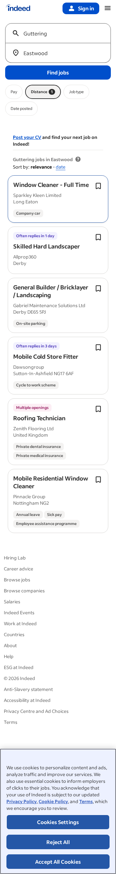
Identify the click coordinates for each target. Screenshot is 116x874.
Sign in (86, 8)
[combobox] (60, 33)
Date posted (21, 108)
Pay (14, 91)
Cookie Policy (53, 801)
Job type (76, 91)
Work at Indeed (20, 623)
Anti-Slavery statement (28, 689)
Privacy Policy (21, 801)
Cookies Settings (58, 822)
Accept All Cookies (58, 861)
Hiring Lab (15, 558)
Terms (86, 801)
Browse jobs (17, 580)
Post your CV (27, 137)
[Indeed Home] (18, 8)
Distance (42, 91)
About (10, 645)
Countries (14, 634)
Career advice (18, 569)
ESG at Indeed (19, 667)
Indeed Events (19, 612)
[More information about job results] (78, 159)
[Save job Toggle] (98, 186)
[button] (51, 185)
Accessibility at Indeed (27, 700)
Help (9, 656)
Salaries (12, 601)
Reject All (58, 842)
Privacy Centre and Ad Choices (36, 711)
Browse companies (24, 591)
